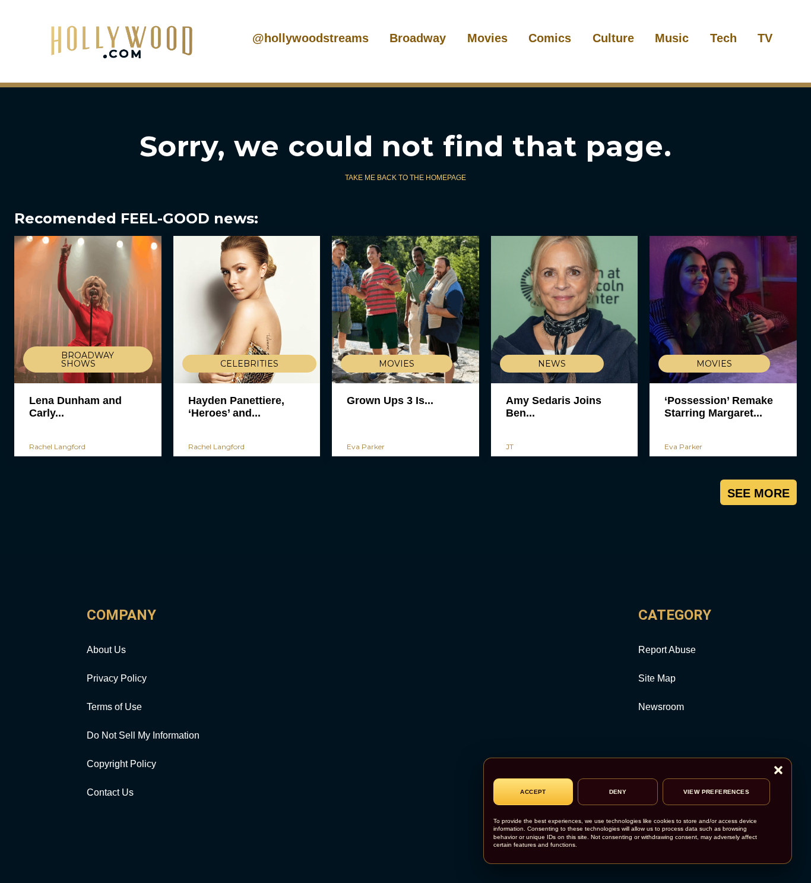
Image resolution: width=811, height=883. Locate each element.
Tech (723, 38)
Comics (549, 38)
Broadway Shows (87, 359)
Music (672, 38)
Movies (487, 38)
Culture (613, 38)
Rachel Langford (57, 446)
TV (765, 38)
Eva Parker (366, 446)
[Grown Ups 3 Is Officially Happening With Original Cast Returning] (405, 309)
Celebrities (249, 363)
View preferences (716, 792)
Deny (618, 792)
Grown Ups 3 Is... (390, 400)
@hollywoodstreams (310, 38)
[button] (778, 771)
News (552, 363)
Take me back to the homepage (405, 178)
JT (510, 446)
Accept (533, 792)
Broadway (417, 38)
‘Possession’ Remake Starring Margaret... (718, 407)
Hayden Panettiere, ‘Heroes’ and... (236, 407)
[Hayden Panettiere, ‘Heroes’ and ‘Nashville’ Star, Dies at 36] (247, 309)
